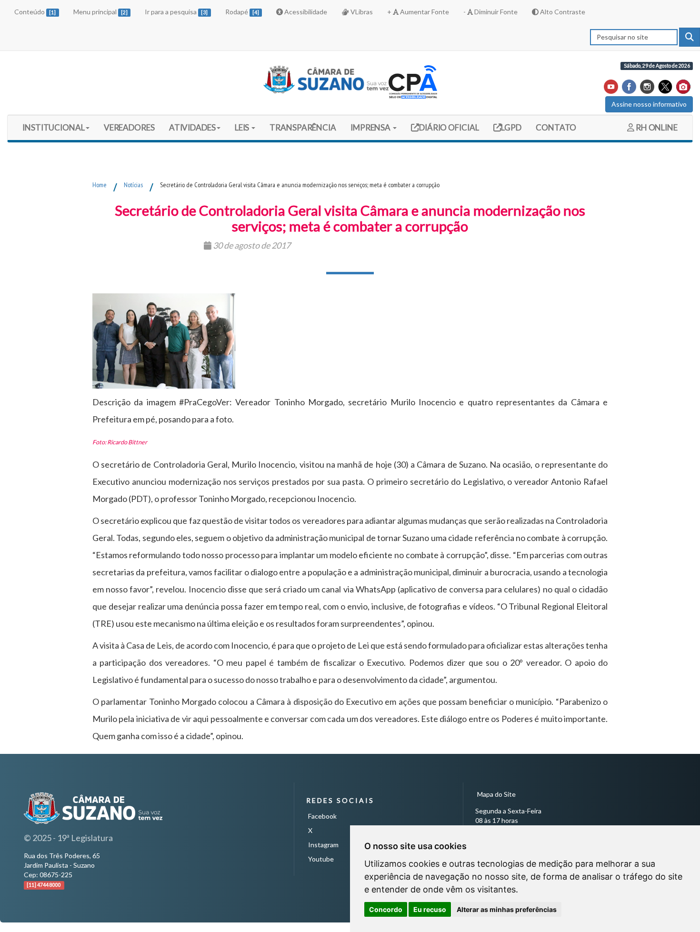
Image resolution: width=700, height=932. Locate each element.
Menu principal (100, 12)
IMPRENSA (371, 127)
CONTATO (556, 127)
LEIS (243, 127)
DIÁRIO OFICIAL (448, 127)
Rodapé (242, 12)
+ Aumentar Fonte (418, 12)
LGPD (511, 127)
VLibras (361, 12)
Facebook (322, 816)
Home (99, 184)
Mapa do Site (496, 794)
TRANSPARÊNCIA (303, 127)
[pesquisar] (689, 37)
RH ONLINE (656, 127)
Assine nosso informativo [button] (649, 104)
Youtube (321, 859)
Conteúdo (35, 12)
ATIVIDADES (192, 127)
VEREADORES (129, 127)
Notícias (133, 184)
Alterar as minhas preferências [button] (507, 909)
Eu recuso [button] (429, 909)
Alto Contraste (562, 12)
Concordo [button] (385, 909)
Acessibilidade (305, 12)
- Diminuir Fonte (490, 12)
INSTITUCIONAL (53, 127)
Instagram (323, 845)
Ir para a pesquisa (176, 12)
